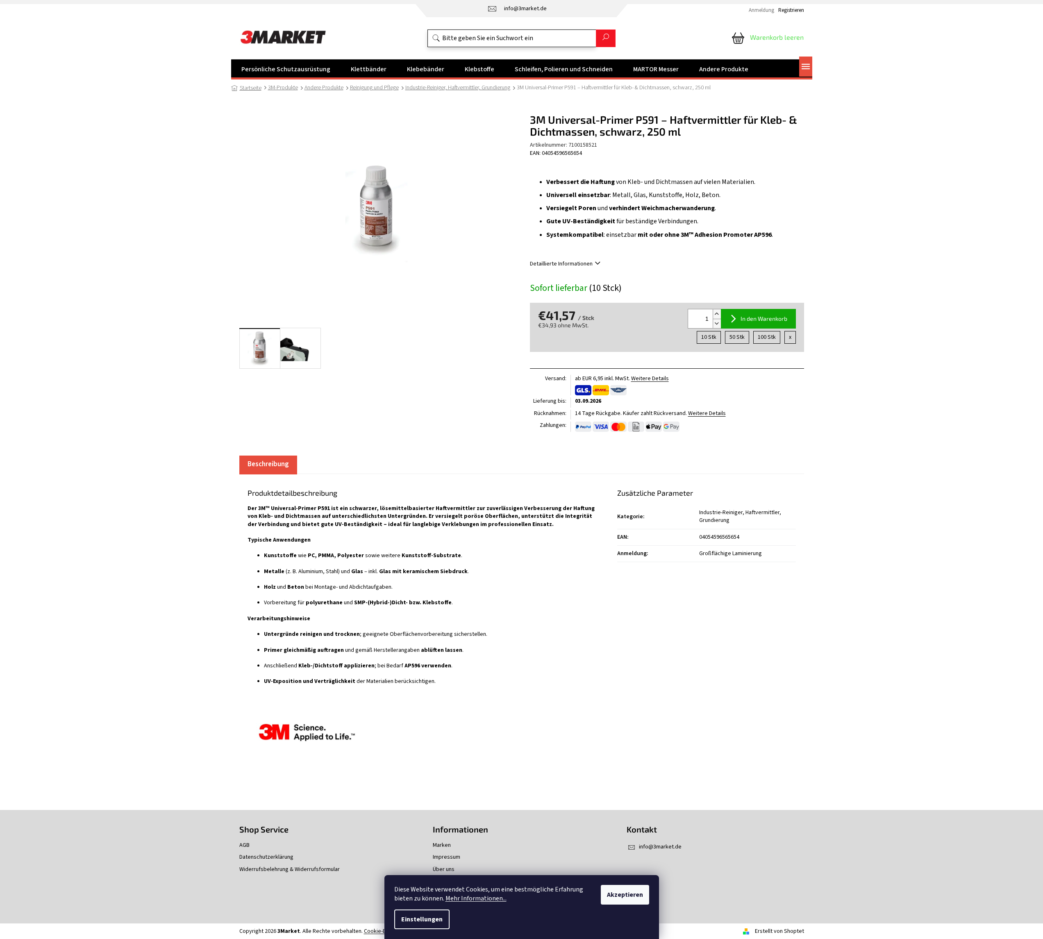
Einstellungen (422, 919)
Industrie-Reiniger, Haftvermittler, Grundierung (740, 516)
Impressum (446, 857)
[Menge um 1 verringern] (717, 323)
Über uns (443, 869)
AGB (244, 845)
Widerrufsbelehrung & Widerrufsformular (289, 869)
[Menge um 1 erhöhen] (717, 314)
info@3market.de (660, 847)
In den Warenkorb (764, 318)
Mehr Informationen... (476, 898)
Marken (442, 845)
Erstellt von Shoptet (779, 931)
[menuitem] (286, 69)
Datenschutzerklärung (266, 857)
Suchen (606, 38)
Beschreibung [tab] (268, 464)
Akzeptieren (625, 894)
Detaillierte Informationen (561, 264)
